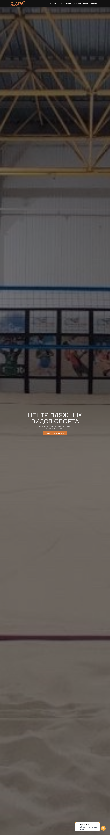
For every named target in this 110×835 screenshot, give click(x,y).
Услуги (55, 3)
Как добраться (68, 3)
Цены (61, 3)
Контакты (85, 3)
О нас (50, 3)
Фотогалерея (77, 3)
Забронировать (94, 3)
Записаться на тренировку (55, 433)
